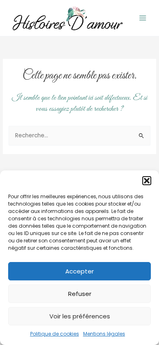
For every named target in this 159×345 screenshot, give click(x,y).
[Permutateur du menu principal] (143, 18)
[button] (147, 181)
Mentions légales (104, 333)
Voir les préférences (79, 316)
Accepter (79, 271)
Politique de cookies (54, 333)
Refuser (79, 293)
